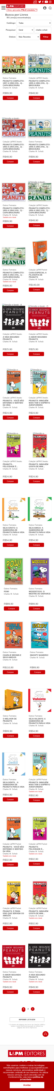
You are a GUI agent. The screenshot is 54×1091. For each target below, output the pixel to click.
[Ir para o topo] (45, 1034)
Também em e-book (9, 217)
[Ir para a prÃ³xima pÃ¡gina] (32, 1009)
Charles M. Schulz (10, 88)
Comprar (10, 98)
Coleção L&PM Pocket (38, 270)
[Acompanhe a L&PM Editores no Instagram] (50, 2)
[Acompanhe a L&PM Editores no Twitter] (39, 2)
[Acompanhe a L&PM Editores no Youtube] (46, 2)
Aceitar (27, 1085)
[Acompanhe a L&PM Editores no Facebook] (43, 2)
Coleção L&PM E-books (38, 78)
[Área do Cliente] (48, 7)
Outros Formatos (9, 78)
